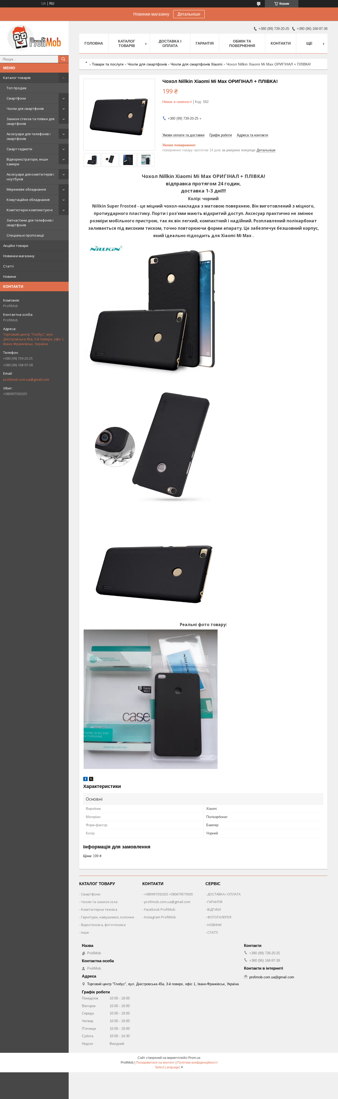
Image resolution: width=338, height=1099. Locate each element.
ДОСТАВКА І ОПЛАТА (224, 894)
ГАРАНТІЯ (214, 901)
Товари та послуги (108, 64)
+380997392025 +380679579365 (168, 894)
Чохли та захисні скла (99, 901)
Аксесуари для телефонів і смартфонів (28, 136)
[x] (91, 780)
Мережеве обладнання (26, 189)
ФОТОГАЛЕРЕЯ (219, 917)
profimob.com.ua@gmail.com (26, 379)
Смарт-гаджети (19, 149)
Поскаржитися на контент (155, 1062)
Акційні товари (15, 245)
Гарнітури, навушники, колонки (107, 917)
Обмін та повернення (242, 43)
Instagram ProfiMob (160, 917)
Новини (9, 276)
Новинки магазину (19, 255)
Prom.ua (194, 1058)
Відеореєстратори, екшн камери (27, 161)
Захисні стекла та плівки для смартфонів (30, 121)
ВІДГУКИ (214, 909)
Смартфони (16, 98)
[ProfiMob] (34, 38)
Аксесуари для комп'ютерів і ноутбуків (30, 176)
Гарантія (205, 43)
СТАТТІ (212, 932)
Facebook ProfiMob (159, 909)
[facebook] (85, 780)
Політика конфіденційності (197, 1062)
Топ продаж (16, 88)
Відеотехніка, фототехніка (103, 924)
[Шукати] (63, 59)
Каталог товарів (17, 77)
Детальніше (188, 14)
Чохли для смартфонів (25, 108)
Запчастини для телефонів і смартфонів (30, 222)
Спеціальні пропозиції (25, 235)
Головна (93, 43)
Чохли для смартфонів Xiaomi (196, 64)
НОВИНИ (214, 924)
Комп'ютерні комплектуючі (30, 210)
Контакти (281, 43)
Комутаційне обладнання (28, 199)
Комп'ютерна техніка (99, 909)
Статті (8, 266)
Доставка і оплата (170, 43)
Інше (85, 932)
